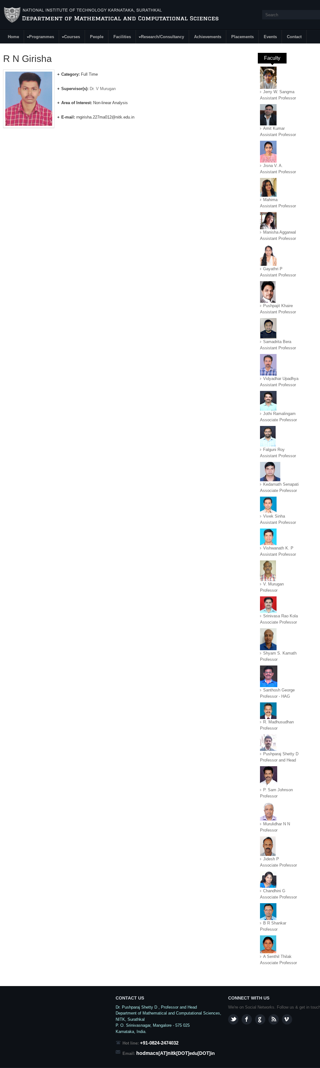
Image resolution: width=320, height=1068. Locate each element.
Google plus (260, 1019)
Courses (69, 37)
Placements (242, 36)
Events (270, 36)
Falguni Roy (274, 449)
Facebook (247, 1019)
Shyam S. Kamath (280, 653)
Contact (294, 36)
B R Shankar (274, 923)
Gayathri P (272, 268)
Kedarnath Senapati (281, 484)
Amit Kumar (274, 128)
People (96, 36)
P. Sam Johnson (278, 789)
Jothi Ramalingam (279, 413)
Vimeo (287, 1019)
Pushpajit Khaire (278, 305)
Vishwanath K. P (278, 548)
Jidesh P (271, 859)
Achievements (207, 36)
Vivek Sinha (274, 516)
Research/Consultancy (160, 37)
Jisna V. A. (273, 165)
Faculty (275, 58)
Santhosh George (279, 690)
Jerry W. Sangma (278, 91)
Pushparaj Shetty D (280, 754)
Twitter (233, 1019)
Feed (273, 1019)
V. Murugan (273, 584)
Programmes (39, 37)
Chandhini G (274, 890)
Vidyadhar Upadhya (280, 378)
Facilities (122, 36)
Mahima (270, 199)
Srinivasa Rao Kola (280, 616)
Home (13, 36)
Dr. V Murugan (103, 88)
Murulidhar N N (276, 824)
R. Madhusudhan (278, 722)
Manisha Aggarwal (279, 232)
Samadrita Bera (277, 341)
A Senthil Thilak (277, 956)
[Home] (115, 15)
